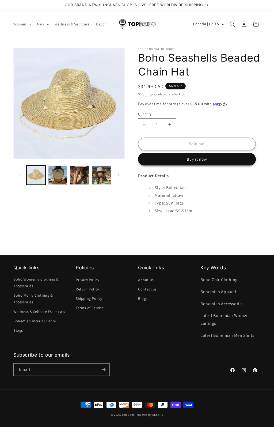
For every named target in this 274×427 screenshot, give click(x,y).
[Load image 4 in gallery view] (101, 174)
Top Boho (128, 415)
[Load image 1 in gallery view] (35, 174)
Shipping (145, 94)
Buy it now (197, 159)
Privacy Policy (87, 279)
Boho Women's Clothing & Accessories (36, 282)
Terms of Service (90, 307)
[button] (22, 24)
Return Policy (87, 289)
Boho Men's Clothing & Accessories (33, 298)
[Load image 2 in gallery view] (57, 174)
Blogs (18, 330)
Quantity (144, 114)
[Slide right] (119, 175)
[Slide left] (19, 175)
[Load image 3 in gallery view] (79, 174)
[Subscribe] (103, 369)
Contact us (147, 289)
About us (146, 279)
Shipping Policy (89, 298)
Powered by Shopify (149, 415)
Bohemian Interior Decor (34, 321)
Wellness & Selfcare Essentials (39, 311)
